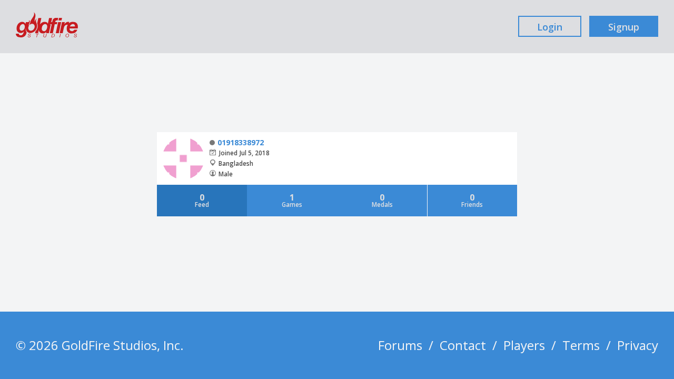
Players (524, 345)
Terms (581, 345)
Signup (623, 27)
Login (549, 27)
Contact (463, 345)
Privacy (637, 345)
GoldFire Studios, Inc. (123, 345)
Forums (400, 345)
